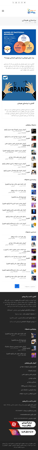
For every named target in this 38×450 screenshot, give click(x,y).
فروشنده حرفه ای (24, 367)
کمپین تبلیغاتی (32, 394)
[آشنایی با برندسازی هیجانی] (19, 88)
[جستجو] (17, 286)
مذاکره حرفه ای (32, 378)
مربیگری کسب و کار (15, 322)
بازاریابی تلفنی (32, 374)
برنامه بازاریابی (32, 390)
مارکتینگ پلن (24, 390)
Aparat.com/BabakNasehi (21, 418)
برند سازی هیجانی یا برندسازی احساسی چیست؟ (19, 58)
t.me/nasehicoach (25, 415)
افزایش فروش (32, 367)
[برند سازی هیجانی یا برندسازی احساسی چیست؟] (19, 42)
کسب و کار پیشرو (20, 300)
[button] (3, 11)
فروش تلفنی (25, 374)
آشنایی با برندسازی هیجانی (25, 103)
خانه (35, 22)
